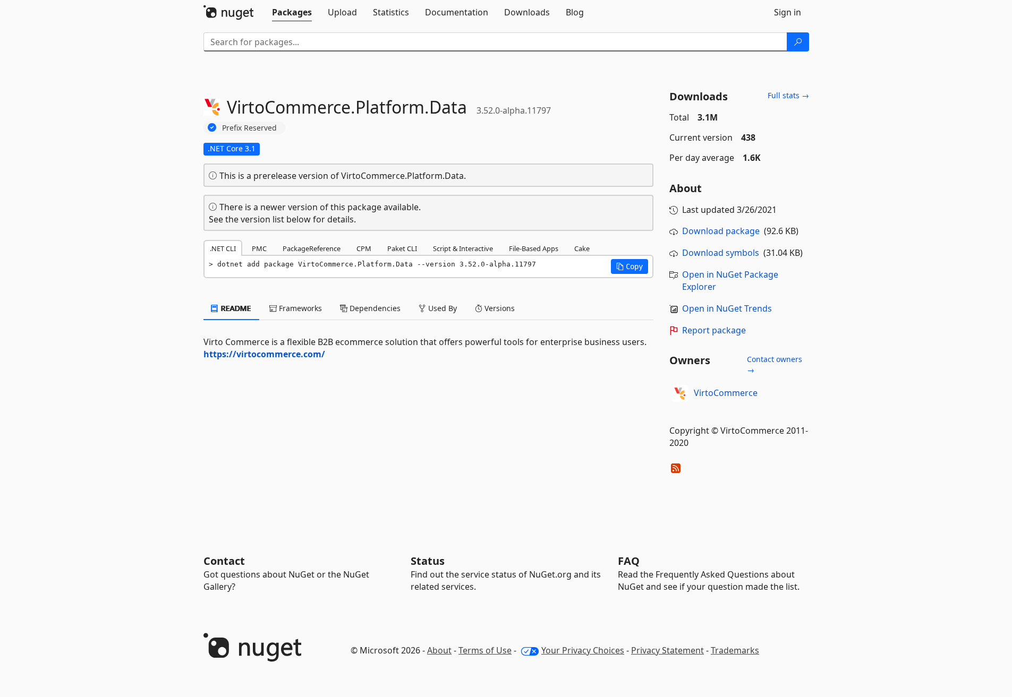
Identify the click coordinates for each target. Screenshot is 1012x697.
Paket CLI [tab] (402, 248)
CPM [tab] (363, 248)
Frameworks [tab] (299, 308)
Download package (721, 231)
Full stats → (788, 95)
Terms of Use (485, 650)
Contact (224, 561)
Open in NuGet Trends (727, 308)
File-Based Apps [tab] (533, 248)
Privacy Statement (667, 650)
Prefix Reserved (249, 128)
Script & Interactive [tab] (463, 248)
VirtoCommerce (726, 393)
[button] (629, 266)
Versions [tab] (498, 308)
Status (428, 561)
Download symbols (720, 253)
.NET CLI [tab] (223, 248)
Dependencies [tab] (374, 308)
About (439, 650)
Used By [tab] (441, 308)
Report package (714, 330)
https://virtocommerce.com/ (264, 354)
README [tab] (235, 308)
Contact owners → (774, 364)
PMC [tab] (259, 248)
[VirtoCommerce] (680, 393)
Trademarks (735, 650)
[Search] (798, 41)
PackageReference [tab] (312, 248)
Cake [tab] (582, 248)
